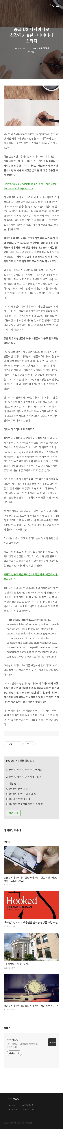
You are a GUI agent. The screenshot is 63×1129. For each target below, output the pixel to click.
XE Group (12, 1109)
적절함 (33, 770)
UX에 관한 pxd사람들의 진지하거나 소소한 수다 (22, 1045)
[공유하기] (15, 744)
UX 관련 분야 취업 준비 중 (22, 794)
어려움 (38, 770)
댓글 (7, 1028)
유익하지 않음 (34, 776)
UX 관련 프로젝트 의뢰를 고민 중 (25, 804)
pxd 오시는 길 (27, 1105)
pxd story (12, 1040)
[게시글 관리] (19, 744)
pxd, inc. (12, 1105)
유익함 (29, 776)
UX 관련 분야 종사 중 (19, 799)
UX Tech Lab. (28, 1109)
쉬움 (29, 770)
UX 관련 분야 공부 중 (19, 789)
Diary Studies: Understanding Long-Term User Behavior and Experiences (30, 186)
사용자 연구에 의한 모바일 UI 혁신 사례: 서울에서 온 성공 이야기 (31, 576)
